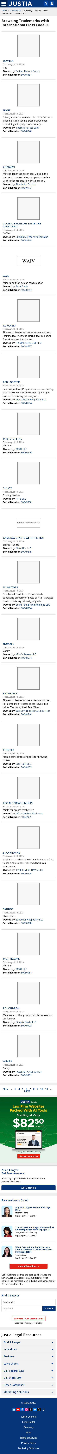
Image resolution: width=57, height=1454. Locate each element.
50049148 (26, 240)
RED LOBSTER (11, 382)
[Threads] (30, 1409)
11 (46, 1089)
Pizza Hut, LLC (23, 548)
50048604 (26, 403)
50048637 (26, 346)
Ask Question (28, 1187)
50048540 (26, 714)
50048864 (26, 608)
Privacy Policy (28, 1443)
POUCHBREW (11, 1008)
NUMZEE (8, 644)
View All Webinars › (28, 1266)
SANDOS (8, 909)
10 (41, 1089)
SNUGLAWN (10, 693)
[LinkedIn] (13, 1409)
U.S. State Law (12, 1377)
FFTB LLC (21, 498)
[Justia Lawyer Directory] (43, 1409)
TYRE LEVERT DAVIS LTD (29, 870)
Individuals (10, 1349)
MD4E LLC (21, 449)
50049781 (26, 1075)
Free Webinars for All (14, 1200)
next (27, 1091)
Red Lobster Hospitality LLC (31, 399)
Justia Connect (28, 1416)
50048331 (26, 74)
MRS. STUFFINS (12, 438)
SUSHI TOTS (10, 587)
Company (29, 1427)
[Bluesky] (35, 1409)
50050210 (26, 452)
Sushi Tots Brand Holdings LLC (33, 604)
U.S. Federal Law (14, 1370)
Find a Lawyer (10, 1295)
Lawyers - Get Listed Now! (28, 1318)
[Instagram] (26, 1409)
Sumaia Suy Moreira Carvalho (32, 237)
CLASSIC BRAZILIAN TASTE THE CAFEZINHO (22, 225)
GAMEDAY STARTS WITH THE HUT (23, 538)
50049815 (26, 551)
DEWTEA (8, 61)
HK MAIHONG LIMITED (28, 343)
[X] (39, 1409)
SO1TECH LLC (23, 763)
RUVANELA (9, 325)
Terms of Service (28, 1438)
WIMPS (7, 1061)
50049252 (26, 187)
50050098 (26, 923)
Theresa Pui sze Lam (27, 127)
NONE (6, 110)
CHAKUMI (9, 167)
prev (5, 1089)
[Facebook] (22, 1409)
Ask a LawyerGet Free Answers (12, 1171)
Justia (4, 10)
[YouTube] (18, 1409)
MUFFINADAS (11, 958)
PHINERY (8, 750)
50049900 (26, 502)
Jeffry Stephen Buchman (29, 813)
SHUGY (7, 488)
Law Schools (11, 1363)
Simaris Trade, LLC (26, 1022)
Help (28, 1432)
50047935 (26, 817)
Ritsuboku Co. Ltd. (26, 184)
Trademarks (15, 10)
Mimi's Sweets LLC (26, 654)
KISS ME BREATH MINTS (18, 803)
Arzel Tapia (22, 286)
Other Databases (14, 1385)
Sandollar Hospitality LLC (29, 919)
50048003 (26, 767)
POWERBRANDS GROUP (29, 1071)
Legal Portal (28, 1422)
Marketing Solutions (16, 1392)
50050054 (26, 972)
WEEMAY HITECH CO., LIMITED (33, 710)
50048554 (26, 657)
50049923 (26, 1025)
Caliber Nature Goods (28, 71)
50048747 (26, 290)
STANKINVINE (11, 852)
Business (9, 1356)
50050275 (26, 873)
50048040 (26, 131)
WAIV (6, 276)
